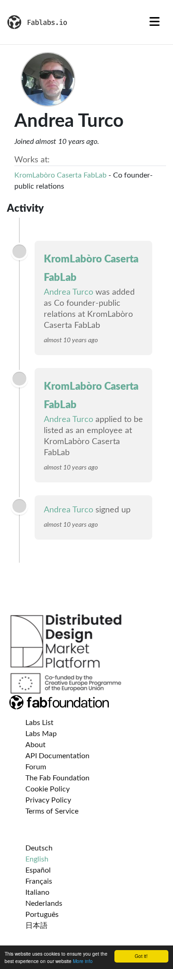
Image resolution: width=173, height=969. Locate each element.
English (36, 859)
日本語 (36, 925)
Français (38, 881)
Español (38, 870)
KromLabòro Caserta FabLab (60, 175)
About (35, 745)
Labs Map (41, 733)
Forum (35, 767)
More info (83, 960)
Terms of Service (51, 811)
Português (42, 914)
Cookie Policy (47, 789)
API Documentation (57, 756)
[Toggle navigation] (154, 22)
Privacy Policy (48, 800)
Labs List (39, 722)
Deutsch (39, 848)
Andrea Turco (68, 292)
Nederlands (43, 903)
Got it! (141, 955)
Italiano (37, 892)
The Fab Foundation (57, 778)
